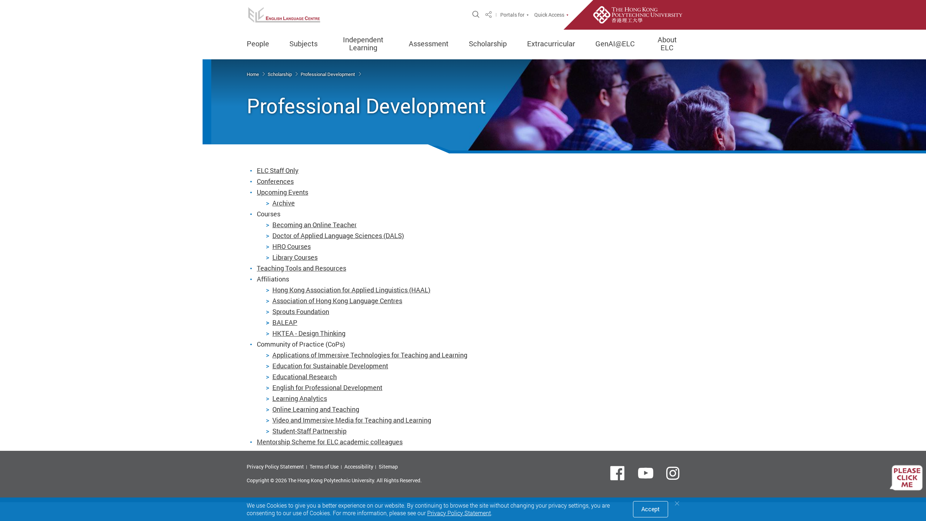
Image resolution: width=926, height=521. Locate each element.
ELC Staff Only (277, 170)
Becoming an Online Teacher (314, 224)
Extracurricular (551, 44)
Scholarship (488, 44)
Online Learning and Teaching (315, 409)
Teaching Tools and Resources (301, 268)
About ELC (667, 44)
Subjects (303, 44)
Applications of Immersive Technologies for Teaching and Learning (369, 355)
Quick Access (549, 15)
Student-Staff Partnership (309, 431)
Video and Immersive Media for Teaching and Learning (351, 420)
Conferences (275, 181)
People (258, 44)
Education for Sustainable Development (330, 365)
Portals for (512, 15)
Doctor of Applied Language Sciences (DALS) (338, 235)
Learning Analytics (299, 398)
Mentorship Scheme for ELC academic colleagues (330, 441)
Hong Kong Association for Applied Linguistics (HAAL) (351, 289)
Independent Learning (363, 44)
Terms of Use (324, 466)
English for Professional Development (327, 387)
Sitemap (388, 466)
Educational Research (304, 376)
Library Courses (295, 257)
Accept (650, 509)
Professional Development (328, 74)
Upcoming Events (282, 192)
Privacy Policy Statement (275, 466)
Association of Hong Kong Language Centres (337, 300)
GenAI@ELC (615, 44)
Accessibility (358, 466)
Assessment (429, 44)
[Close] (677, 503)
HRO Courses (291, 246)
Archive (283, 203)
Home (253, 74)
